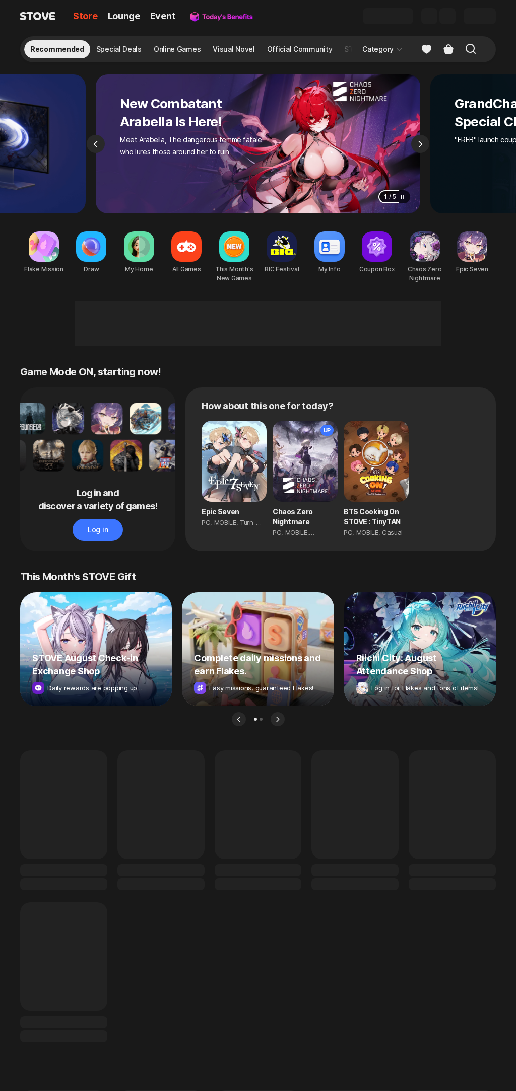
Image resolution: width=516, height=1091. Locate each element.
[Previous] (96, 144)
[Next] (420, 144)
